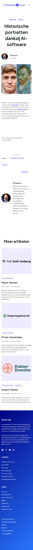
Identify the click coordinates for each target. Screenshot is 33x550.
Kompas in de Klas (7, 476)
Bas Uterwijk (22, 109)
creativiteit (13, 158)
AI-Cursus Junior (6, 473)
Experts (3, 525)
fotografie (21, 158)
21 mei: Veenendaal (11, 337)
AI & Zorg (4, 468)
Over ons (4, 491)
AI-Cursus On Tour (7, 278)
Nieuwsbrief (5, 506)
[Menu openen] (28, 5)
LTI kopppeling (6, 533)
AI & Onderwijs (6, 470)
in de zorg (18, 385)
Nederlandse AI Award (8, 479)
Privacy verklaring (7, 530)
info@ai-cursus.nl (6, 509)
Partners (4, 528)
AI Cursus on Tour (7, 497)
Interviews (12, 19)
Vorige (4, 165)
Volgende (24, 172)
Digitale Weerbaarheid (8, 522)
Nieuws (20, 19)
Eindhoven (4, 503)
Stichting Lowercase (7, 519)
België (3, 500)
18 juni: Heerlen (9, 282)
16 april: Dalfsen (9, 389)
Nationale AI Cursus (7, 462)
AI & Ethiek (5, 465)
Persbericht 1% (6, 494)
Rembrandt (15, 105)
